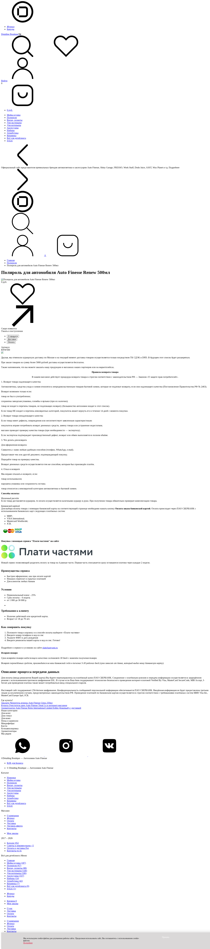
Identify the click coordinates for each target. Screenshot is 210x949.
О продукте (13, 336)
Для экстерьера (14, 122)
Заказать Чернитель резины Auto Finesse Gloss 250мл (27, 703)
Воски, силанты (14, 120)
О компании (13, 815)
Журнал (10, 26)
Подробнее (28, 943)
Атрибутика (12, 133)
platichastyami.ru (50, 648)
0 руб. (10, 110)
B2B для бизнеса (15, 763)
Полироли (12, 117)
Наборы (11, 130)
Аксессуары (13, 128)
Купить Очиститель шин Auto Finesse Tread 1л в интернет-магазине (34, 705)
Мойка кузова (13, 115)
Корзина (12, 901)
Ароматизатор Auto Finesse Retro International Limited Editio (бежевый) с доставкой (41, 708)
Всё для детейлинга (16, 138)
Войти (4, 81)
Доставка (12, 339)
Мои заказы (12, 833)
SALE (10, 140)
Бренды (10, 29)
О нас (9, 908)
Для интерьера (14, 125)
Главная (11, 260)
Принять (165, 937)
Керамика (11, 135)
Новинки (11, 777)
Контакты (11, 828)
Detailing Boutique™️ (11, 34)
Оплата (11, 342)
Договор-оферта (15, 826)
